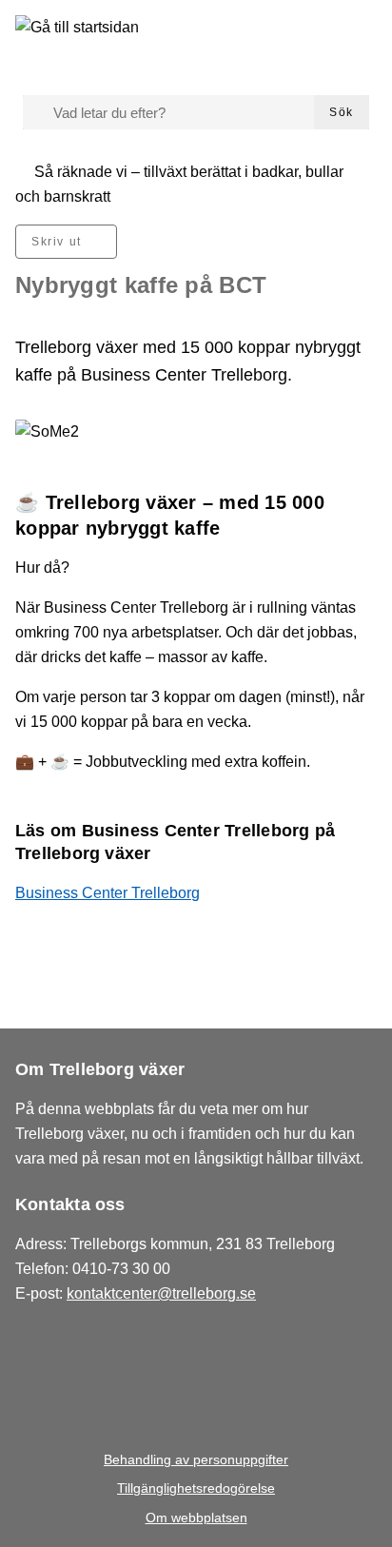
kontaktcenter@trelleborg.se (161, 1293)
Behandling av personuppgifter (196, 1459)
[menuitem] (66, 242)
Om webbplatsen (196, 1517)
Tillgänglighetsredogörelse (196, 1488)
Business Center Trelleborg (107, 893)
